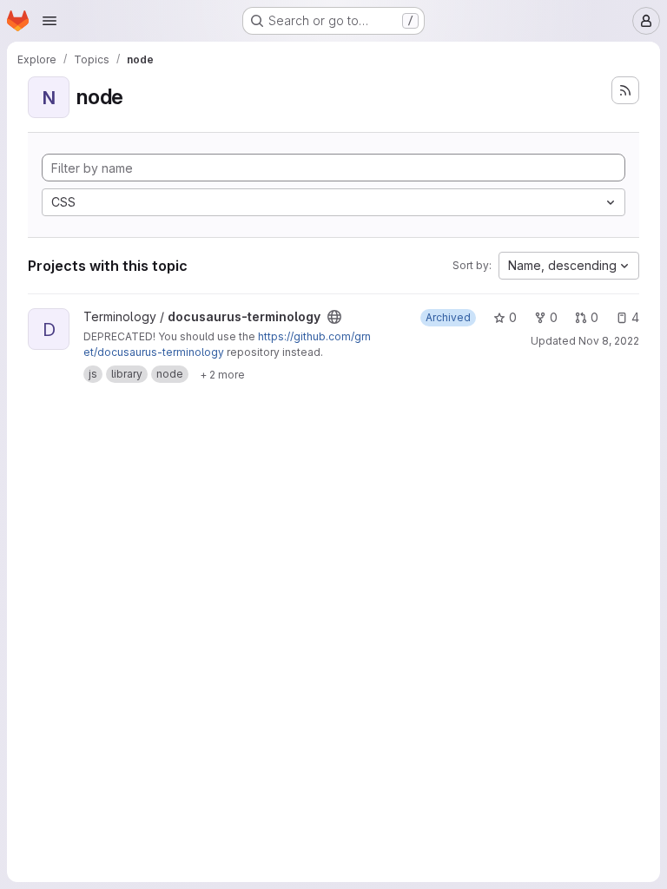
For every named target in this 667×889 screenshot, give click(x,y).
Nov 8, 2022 (608, 340)
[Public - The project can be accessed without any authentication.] (334, 317)
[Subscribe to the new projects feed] (625, 90)
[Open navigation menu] (49, 21)
